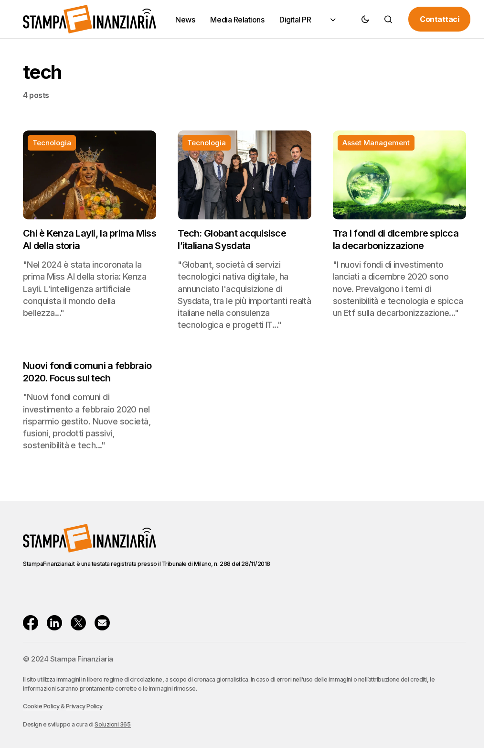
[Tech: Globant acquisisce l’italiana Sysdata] (244, 174)
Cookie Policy (41, 706)
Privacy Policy (84, 706)
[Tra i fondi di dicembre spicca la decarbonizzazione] (399, 174)
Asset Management (376, 142)
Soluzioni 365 (112, 724)
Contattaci (439, 19)
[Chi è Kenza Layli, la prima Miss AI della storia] (89, 174)
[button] (365, 19)
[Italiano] (332, 19)
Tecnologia (51, 142)
